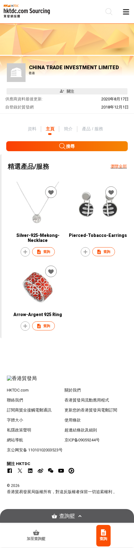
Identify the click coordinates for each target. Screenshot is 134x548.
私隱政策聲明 (19, 430)
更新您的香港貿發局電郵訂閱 (91, 410)
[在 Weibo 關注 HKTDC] (40, 470)
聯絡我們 (15, 400)
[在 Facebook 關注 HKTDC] (9, 470)
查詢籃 (67, 516)
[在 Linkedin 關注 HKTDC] (30, 470)
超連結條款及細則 (81, 430)
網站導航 (15, 440)
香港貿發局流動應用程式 (87, 400)
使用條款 (73, 420)
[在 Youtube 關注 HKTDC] (61, 470)
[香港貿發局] (67, 381)
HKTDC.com (18, 390)
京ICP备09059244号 (82, 440)
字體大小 (15, 420)
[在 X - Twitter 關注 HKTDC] (20, 470)
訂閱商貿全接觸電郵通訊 (29, 410)
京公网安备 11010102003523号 (35, 450)
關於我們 (73, 390)
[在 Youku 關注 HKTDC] (71, 470)
